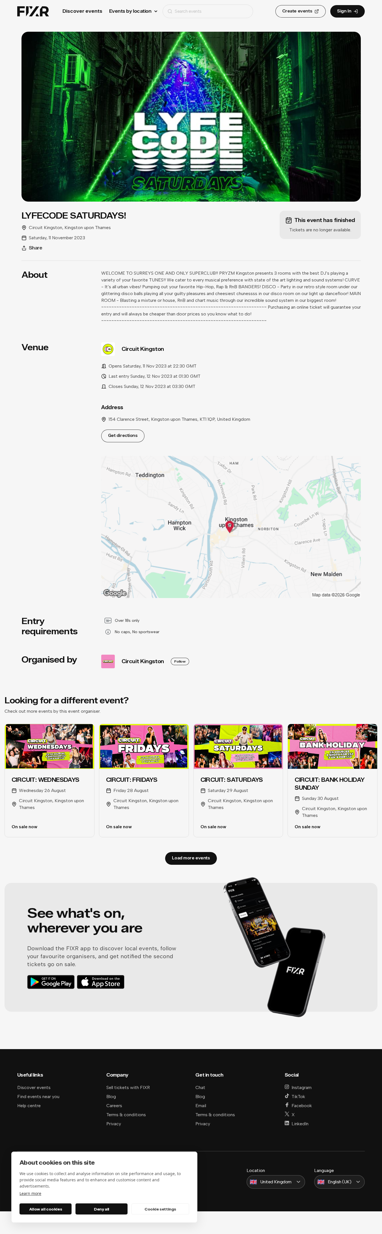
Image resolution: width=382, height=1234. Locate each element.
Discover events (82, 11)
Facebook (302, 1105)
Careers (114, 1105)
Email (200, 1105)
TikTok (298, 1096)
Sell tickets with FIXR (128, 1087)
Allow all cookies (45, 1209)
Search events (188, 11)
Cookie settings (160, 1209)
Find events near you (38, 1096)
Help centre (29, 1105)
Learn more (30, 1193)
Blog (111, 1096)
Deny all (101, 1209)
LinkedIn (300, 1123)
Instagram (302, 1087)
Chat (200, 1087)
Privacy (113, 1123)
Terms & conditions (126, 1114)
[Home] (33, 11)
